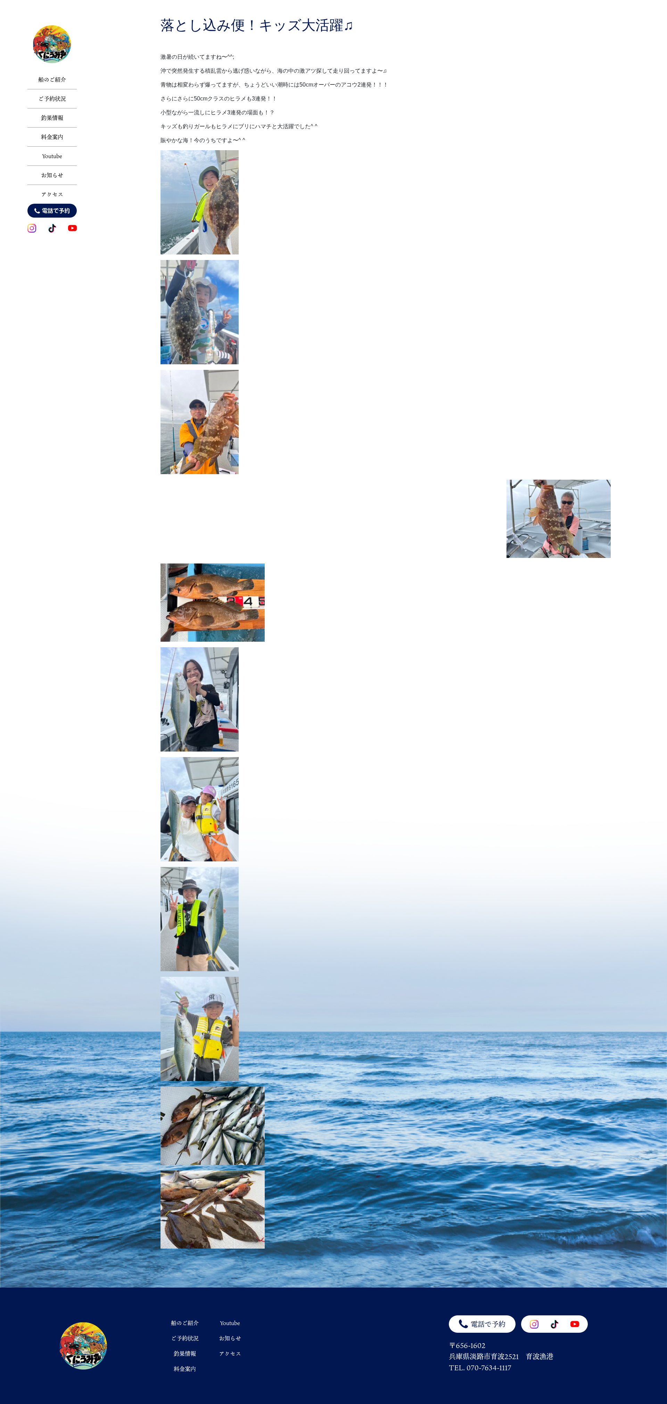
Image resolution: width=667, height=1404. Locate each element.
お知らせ (52, 175)
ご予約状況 (52, 99)
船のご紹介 (52, 79)
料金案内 (52, 137)
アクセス (52, 194)
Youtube (52, 156)
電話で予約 (56, 210)
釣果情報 (52, 118)
